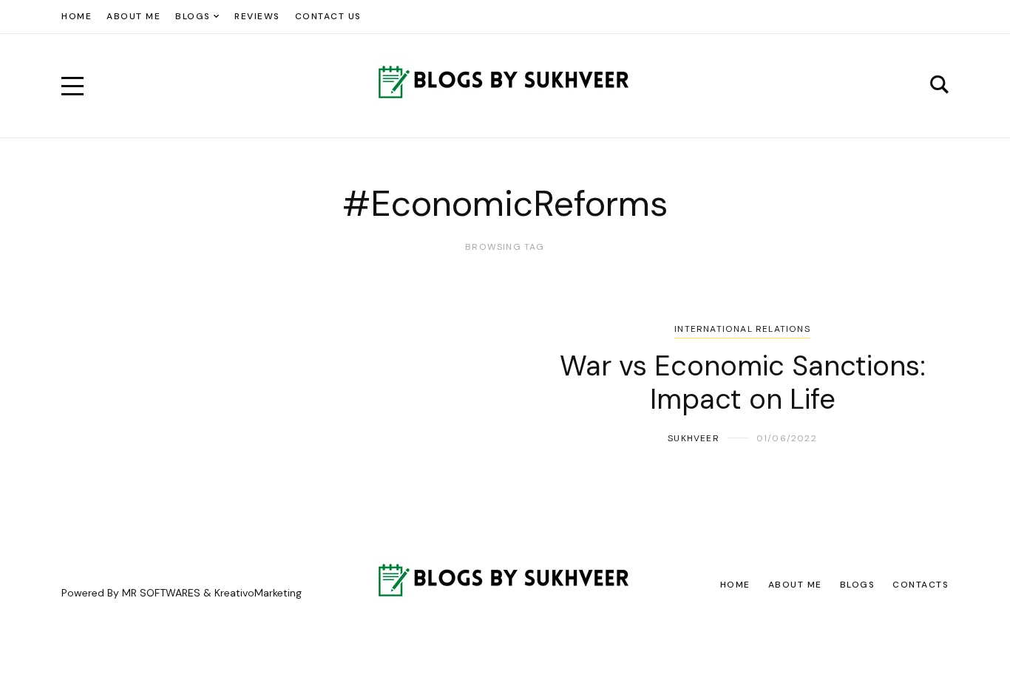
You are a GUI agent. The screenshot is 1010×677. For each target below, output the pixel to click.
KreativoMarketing (258, 592)
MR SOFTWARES (161, 592)
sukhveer (693, 438)
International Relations (742, 329)
